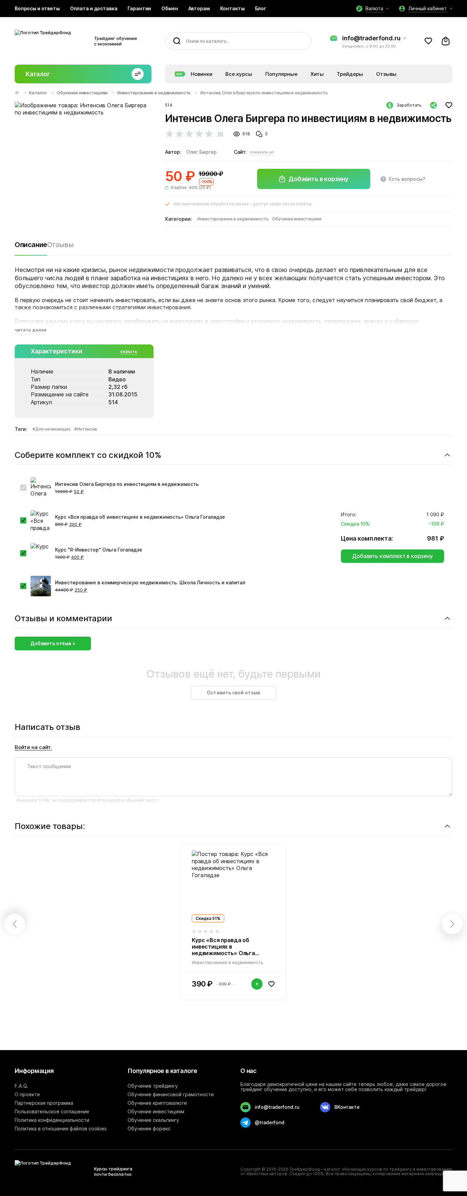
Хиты (317, 74)
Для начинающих (53, 429)
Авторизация (428, 41)
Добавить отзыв (51, 643)
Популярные (281, 74)
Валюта (374, 8)
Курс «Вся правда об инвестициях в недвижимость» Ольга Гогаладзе (140, 517)
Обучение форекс (149, 1128)
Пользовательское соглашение (52, 1111)
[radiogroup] (195, 134)
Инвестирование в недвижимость (154, 92)
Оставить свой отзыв (233, 692)
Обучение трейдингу (153, 1086)
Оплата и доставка (94, 8)
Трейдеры (350, 74)
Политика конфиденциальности (52, 1120)
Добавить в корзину (318, 178)
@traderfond (269, 1122)
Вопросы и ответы (37, 8)
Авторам (199, 8)
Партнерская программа (44, 1103)
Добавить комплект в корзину (392, 556)
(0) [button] (220, 134)
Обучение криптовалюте (157, 1103)
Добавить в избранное (448, 105)
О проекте (27, 1094)
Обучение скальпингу (153, 1120)
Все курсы (238, 74)
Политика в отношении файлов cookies (61, 1128)
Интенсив (87, 429)
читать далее (30, 329)
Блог (260, 8)
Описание (31, 245)
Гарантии (139, 8)
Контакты (232, 8)
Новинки (201, 74)
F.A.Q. (21, 1086)
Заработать (409, 105)
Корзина (445, 41)
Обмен (169, 8)
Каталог (38, 74)
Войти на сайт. (33, 747)
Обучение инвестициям (82, 92)
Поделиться (433, 105)
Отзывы (386, 74)
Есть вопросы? (407, 179)
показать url (262, 152)
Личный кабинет (427, 8)
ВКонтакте (347, 1107)
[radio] (169, 133)
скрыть (128, 351)
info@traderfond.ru (371, 38)
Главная (17, 92)
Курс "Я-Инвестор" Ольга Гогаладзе (98, 550)
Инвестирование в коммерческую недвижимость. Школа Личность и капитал (150, 582)
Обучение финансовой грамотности (171, 1094)
